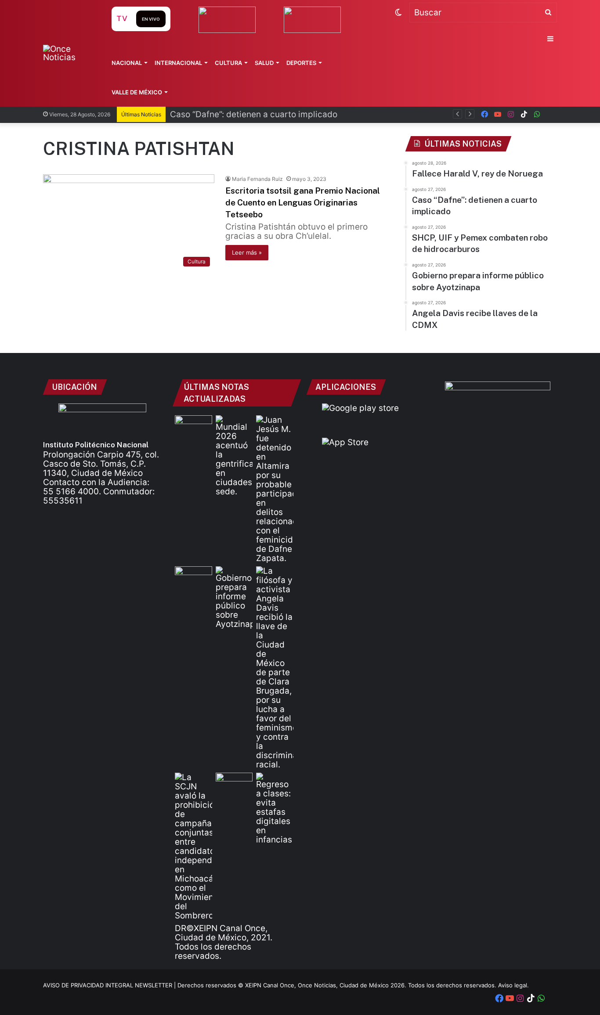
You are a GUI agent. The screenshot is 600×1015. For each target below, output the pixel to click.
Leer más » (247, 252)
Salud (264, 62)
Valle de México (137, 92)
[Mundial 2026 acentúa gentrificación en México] (234, 455)
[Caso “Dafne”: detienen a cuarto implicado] (274, 489)
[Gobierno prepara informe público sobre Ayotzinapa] (234, 597)
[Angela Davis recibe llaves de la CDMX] (274, 667)
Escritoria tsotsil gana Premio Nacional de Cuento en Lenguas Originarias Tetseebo (302, 202)
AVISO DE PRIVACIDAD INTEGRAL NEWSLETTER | (110, 985)
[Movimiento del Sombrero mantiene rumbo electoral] (193, 846)
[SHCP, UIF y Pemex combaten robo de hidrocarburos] (193, 576)
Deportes (301, 62)
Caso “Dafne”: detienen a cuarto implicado (253, 114)
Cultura (228, 62)
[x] (550, 114)
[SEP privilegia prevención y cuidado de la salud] (234, 783)
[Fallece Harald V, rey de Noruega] (193, 425)
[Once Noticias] (68, 53)
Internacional (178, 62)
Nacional (127, 62)
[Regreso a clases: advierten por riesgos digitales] (274, 808)
